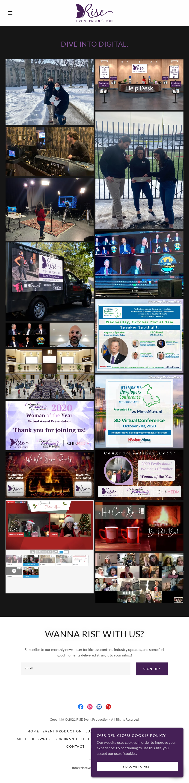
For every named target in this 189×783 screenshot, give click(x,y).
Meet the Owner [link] (34, 739)
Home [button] (33, 731)
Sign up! (151, 669)
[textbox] (75, 668)
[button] (19, 13)
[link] (94, 13)
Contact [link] (75, 746)
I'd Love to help (137, 766)
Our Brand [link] (66, 739)
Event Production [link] (62, 731)
